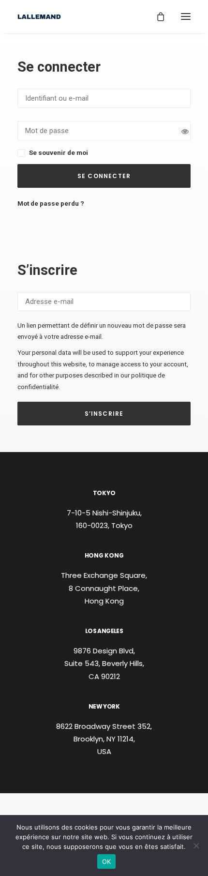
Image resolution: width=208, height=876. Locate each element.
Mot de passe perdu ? (50, 203)
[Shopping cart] (156, 16)
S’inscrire (104, 413)
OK (106, 861)
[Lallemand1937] (39, 16)
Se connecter (104, 176)
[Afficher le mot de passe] (182, 130)
